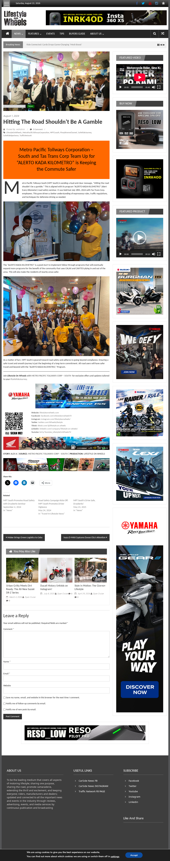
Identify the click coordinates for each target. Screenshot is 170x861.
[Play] (120, 87)
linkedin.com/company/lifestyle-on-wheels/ (59, 429)
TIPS (62, 34)
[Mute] (153, 87)
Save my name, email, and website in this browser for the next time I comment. (43, 697)
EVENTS (50, 34)
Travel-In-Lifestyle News (14, 106)
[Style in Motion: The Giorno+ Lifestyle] (91, 570)
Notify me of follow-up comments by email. (26, 703)
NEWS (17, 34)
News (30, 106)
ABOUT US (95, 34)
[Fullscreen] (159, 87)
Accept (134, 855)
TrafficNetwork (26, 136)
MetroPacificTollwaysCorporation (36, 133)
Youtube (133, 791)
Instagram (134, 796)
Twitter (132, 786)
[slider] (137, 254)
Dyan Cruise (30, 597)
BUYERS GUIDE (77, 34)
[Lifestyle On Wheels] (7, 34)
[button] (139, 237)
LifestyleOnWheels (14, 133)
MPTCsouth (54, 133)
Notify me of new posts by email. (21, 709)
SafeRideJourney (84, 133)
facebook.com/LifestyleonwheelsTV (56, 416)
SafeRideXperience (11, 136)
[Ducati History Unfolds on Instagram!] (56, 570)
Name (7, 662)
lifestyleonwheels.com (49, 413)
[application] (139, 77)
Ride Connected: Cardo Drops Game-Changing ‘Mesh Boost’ (54, 45)
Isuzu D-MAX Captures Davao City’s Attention (84, 537)
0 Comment (38, 130)
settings (115, 856)
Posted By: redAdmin (15, 129)
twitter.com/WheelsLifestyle (50, 422)
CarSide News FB (88, 780)
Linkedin (133, 802)
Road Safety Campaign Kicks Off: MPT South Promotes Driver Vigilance (53, 503)
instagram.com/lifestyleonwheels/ (56, 419)
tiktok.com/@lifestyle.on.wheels (52, 426)
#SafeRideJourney (18, 379)
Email (6, 674)
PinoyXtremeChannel (68, 133)
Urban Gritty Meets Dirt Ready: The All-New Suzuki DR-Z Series (20, 589)
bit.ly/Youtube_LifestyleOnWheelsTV (55, 432)
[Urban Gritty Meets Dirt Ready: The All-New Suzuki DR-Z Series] (22, 570)
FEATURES (33, 34)
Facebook (134, 780)
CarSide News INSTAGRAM (93, 786)
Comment (8, 629)
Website (7, 685)
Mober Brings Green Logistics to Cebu (24, 537)
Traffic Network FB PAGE (92, 791)
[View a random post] (162, 33)
